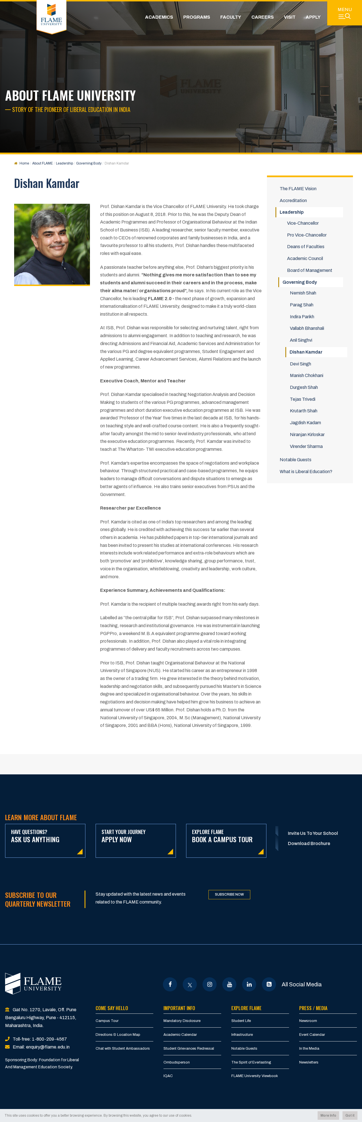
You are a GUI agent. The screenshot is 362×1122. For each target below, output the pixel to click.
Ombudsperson (176, 1062)
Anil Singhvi (301, 340)
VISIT (290, 17)
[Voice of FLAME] (269, 984)
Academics (159, 17)
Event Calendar (312, 1035)
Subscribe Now (229, 894)
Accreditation (293, 200)
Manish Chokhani (306, 375)
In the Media (309, 1048)
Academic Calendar (180, 1035)
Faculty (230, 17)
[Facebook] (170, 984)
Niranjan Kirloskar (307, 434)
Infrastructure (242, 1035)
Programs (196, 17)
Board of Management (309, 270)
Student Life (241, 1021)
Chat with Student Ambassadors (123, 1048)
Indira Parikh (302, 316)
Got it (350, 1115)
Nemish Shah (303, 293)
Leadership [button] (292, 212)
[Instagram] (209, 984)
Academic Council (305, 258)
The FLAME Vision (298, 188)
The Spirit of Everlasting (251, 1062)
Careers (262, 17)
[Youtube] (229, 984)
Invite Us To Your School (313, 833)
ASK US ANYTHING (35, 836)
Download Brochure (309, 843)
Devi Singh (300, 363)
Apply (313, 17)
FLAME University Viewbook (254, 1076)
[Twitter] (190, 984)
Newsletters (308, 1062)
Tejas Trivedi (302, 399)
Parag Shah (301, 304)
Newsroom (308, 1021)
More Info (328, 1115)
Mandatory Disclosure (182, 1021)
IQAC (168, 1076)
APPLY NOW (124, 836)
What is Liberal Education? (306, 471)
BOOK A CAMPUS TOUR (222, 836)
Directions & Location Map (118, 1035)
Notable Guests (295, 459)
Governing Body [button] (300, 282)
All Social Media (302, 984)
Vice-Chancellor (303, 223)
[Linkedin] (249, 984)
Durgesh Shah (304, 387)
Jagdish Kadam (305, 422)
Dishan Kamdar (306, 352)
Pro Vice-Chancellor (307, 235)
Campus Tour (107, 1021)
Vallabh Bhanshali (307, 328)
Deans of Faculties (305, 246)
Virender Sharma (306, 446)
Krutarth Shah (303, 410)
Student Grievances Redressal (188, 1048)
